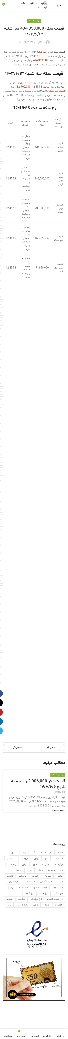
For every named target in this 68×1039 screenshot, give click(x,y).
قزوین (10, 876)
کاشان (46, 905)
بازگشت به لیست (34, 747)
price (60, 852)
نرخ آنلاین (58, 893)
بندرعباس (11, 858)
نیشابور (21, 899)
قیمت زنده (58, 887)
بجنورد (36, 858)
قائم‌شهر (22, 876)
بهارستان (58, 864)
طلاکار (41, 42)
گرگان (35, 905)
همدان (9, 899)
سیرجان (47, 876)
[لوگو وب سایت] (34, 6)
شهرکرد (35, 876)
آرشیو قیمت (34, 21)
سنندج (59, 876)
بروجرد (25, 858)
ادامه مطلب (58, 810)
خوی (34, 864)
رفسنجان (12, 864)
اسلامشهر (58, 858)
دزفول (24, 864)
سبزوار (18, 870)
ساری (29, 870)
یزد (9, 905)
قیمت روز (13, 881)
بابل (46, 858)
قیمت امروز (29, 881)
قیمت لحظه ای (40, 887)
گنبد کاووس (22, 905)
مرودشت (23, 887)
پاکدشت (59, 905)
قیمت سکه (59, 52)
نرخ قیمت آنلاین (55, 899)
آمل (33, 852)
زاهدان (51, 870)
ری (61, 870)
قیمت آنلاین (46, 881)
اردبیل (14, 852)
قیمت (60, 881)
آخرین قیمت (46, 852)
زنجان (40, 870)
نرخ (12, 887)
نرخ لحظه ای (36, 899)
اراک (24, 852)
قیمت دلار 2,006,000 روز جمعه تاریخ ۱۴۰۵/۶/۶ (38, 784)
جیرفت (45, 864)
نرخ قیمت (29, 893)
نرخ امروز (43, 893)
